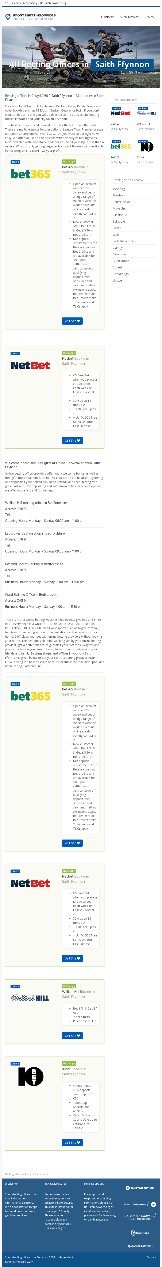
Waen (116, 235)
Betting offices (16, 96)
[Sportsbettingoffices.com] (30, 17)
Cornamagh (121, 274)
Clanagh (118, 248)
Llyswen (118, 280)
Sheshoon (119, 195)
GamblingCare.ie (98, 1219)
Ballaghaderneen (124, 241)
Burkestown (121, 261)
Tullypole (119, 221)
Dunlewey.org (107, 1215)
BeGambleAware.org (53, 3)
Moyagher (120, 208)
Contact (151, 1257)
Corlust (117, 267)
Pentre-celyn (121, 202)
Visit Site (71, 321)
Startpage (107, 16)
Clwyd (28, 1174)
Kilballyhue (120, 215)
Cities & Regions (130, 16)
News (150, 16)
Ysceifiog (119, 189)
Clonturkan (120, 254)
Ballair (117, 228)
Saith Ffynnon (73, 172)
